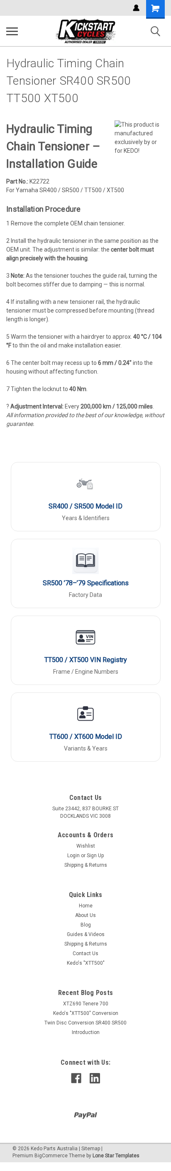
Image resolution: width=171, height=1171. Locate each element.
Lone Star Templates (116, 1156)
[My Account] (136, 8)
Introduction (86, 1032)
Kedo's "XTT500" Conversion (85, 1013)
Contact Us (85, 953)
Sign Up (95, 855)
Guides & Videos (86, 934)
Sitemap (90, 1148)
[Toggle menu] (12, 31)
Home (86, 906)
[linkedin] (95, 1078)
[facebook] (76, 1078)
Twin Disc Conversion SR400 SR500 (85, 1023)
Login (73, 855)
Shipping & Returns (85, 865)
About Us (85, 915)
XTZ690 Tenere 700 (85, 1004)
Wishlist (85, 846)
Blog (86, 925)
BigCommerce (51, 1156)
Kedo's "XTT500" (86, 963)
